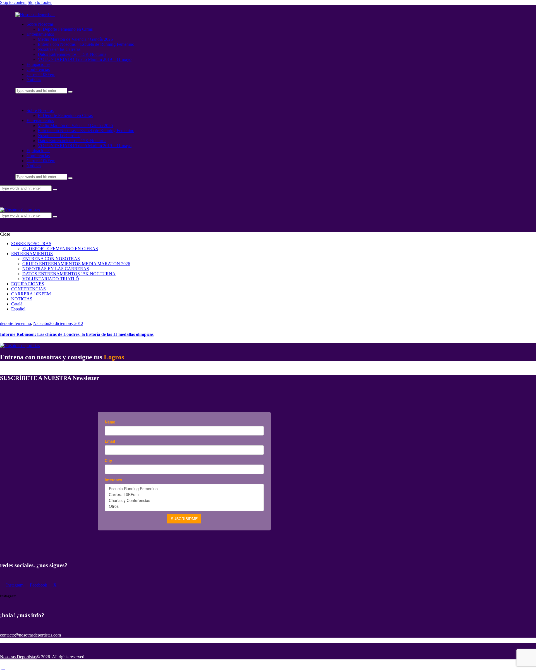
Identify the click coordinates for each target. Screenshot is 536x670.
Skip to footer (40, 2)
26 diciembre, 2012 (66, 323)
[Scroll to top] (3, 667)
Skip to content (13, 2)
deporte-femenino (15, 323)
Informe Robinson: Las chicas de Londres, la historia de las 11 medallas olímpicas (77, 334)
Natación (41, 323)
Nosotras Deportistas (18, 656)
